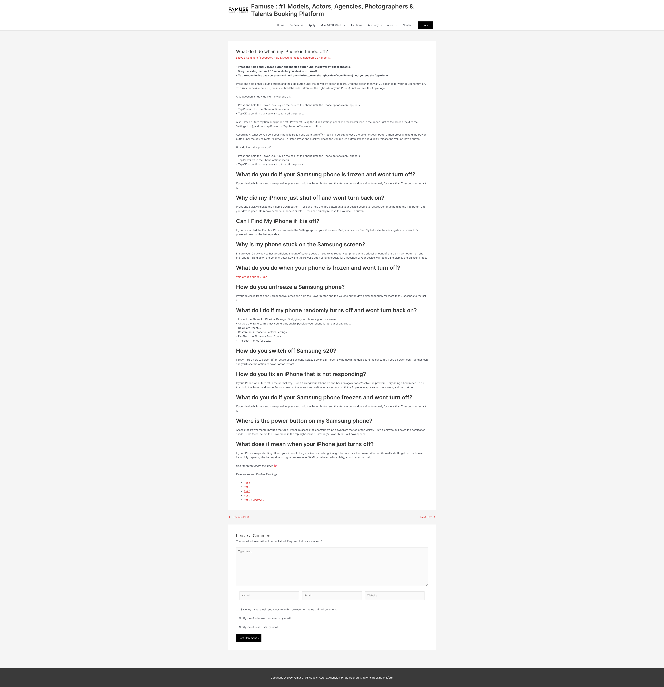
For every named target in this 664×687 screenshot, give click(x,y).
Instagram (308, 57)
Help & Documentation (287, 57)
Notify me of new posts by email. (259, 627)
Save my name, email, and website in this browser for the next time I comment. (289, 609)
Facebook (266, 57)
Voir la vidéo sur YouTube (251, 276)
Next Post (427, 517)
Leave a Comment (247, 57)
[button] (343, 25)
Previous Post (239, 517)
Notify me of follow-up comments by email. (265, 618)
